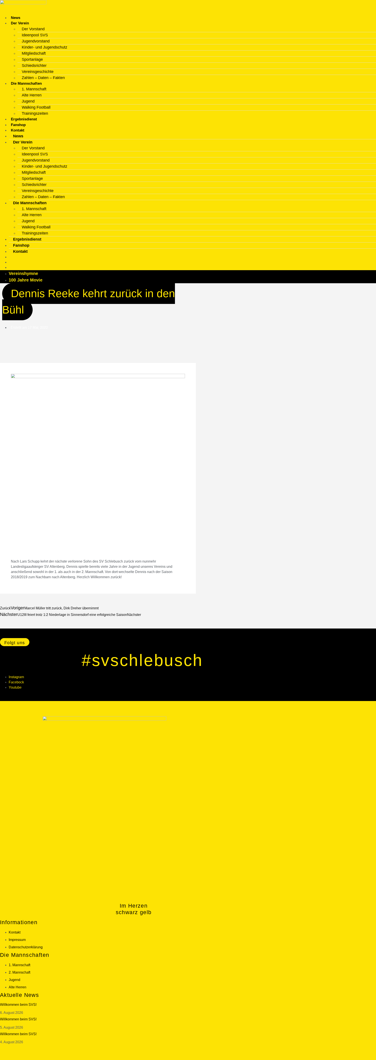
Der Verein (20, 23)
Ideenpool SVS (35, 35)
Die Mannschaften (26, 83)
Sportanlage (32, 59)
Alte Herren (32, 95)
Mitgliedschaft (34, 53)
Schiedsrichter (34, 65)
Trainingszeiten (35, 113)
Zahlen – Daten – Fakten (43, 78)
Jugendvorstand (36, 41)
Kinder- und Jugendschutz (44, 47)
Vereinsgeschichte (38, 71)
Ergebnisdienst (24, 119)
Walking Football (36, 107)
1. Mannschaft (34, 89)
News (15, 18)
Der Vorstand (33, 29)
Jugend (28, 101)
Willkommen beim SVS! (18, 1004)
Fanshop (18, 125)
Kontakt (17, 130)
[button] (14, 642)
